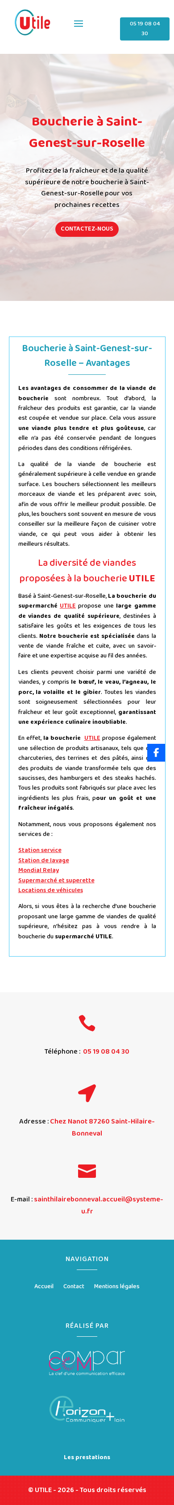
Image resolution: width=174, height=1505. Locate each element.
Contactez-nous (87, 229)
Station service (40, 850)
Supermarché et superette (56, 880)
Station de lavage (43, 860)
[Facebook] (156, 753)
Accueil (44, 1287)
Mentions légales (117, 1287)
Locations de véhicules (50, 890)
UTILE (68, 606)
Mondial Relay (38, 870)
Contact (73, 1287)
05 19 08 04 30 (145, 28)
